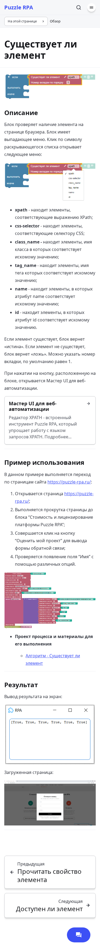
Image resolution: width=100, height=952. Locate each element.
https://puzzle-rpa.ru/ (69, 482)
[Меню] (91, 7)
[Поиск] (78, 7)
